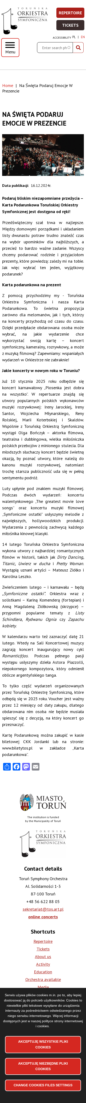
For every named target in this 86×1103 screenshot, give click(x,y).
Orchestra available (43, 979)
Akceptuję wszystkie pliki (43, 1044)
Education (43, 972)
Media (43, 987)
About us (43, 956)
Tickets (73, 26)
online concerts (43, 916)
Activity (43, 964)
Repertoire (72, 14)
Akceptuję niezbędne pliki (43, 1066)
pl (73, 37)
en (83, 37)
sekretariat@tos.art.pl (43, 909)
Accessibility (62, 37)
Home (7, 85)
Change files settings (43, 1085)
